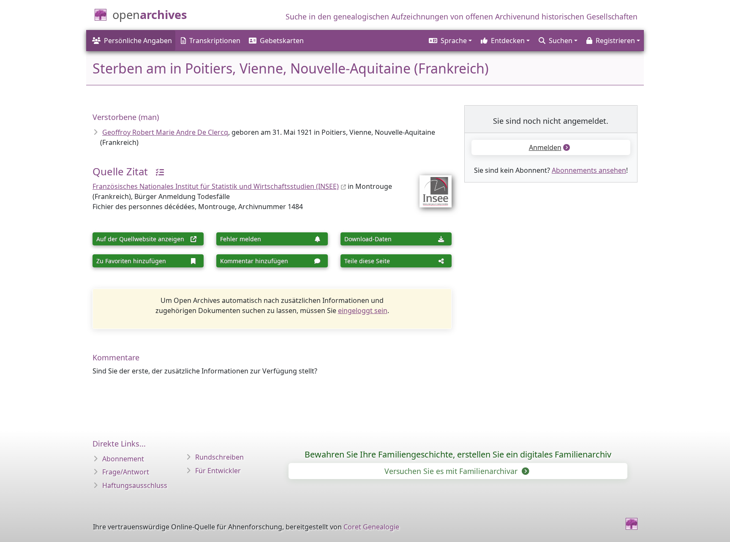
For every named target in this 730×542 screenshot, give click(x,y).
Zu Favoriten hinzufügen (131, 261)
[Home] (631, 524)
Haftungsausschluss (134, 485)
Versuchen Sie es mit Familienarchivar (452, 471)
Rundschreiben (219, 457)
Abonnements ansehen (589, 170)
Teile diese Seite (367, 261)
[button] (450, 40)
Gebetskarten (282, 40)
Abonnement (123, 458)
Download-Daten (368, 239)
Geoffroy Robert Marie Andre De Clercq (165, 132)
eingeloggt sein (362, 310)
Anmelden (545, 147)
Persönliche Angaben (138, 40)
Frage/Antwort (125, 472)
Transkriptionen (214, 40)
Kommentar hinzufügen (254, 261)
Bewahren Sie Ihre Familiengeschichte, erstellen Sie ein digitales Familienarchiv (458, 454)
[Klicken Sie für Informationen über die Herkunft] (157, 171)
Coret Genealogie (371, 526)
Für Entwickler (218, 470)
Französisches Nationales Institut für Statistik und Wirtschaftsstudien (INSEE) (216, 186)
